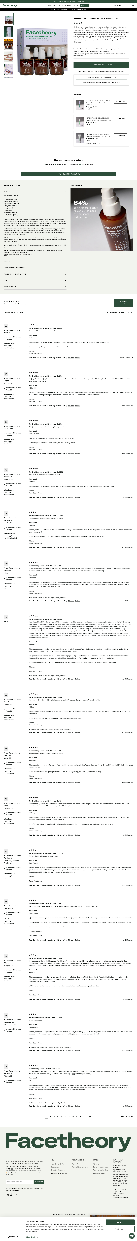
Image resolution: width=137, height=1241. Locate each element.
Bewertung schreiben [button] (123, 303)
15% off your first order (59, 9)
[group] (16, 301)
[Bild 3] (8, 44)
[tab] (114, 312)
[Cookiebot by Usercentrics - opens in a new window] (13, 1237)
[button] (46, 1116)
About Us (75, 1164)
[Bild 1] (8, 18)
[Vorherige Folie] (18, 45)
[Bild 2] (8, 31)
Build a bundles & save (101, 1167)
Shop (50, 5)
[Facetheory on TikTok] (11, 1194)
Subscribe (39, 1181)
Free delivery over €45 (78, 9)
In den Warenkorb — (101, 64)
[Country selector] (129, 6)
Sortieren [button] (8, 312)
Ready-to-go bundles (100, 1170)
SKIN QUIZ (84, 5)
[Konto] (125, 6)
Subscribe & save (99, 1173)
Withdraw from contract (59, 1173)
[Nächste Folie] (65, 45)
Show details (30, 1237)
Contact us (55, 1167)
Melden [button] (71, 358)
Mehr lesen (77, 42)
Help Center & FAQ (57, 1164)
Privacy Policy (14, 1190)
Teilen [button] (77, 358)
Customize (119, 1229)
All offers (96, 1164)
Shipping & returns (58, 1170)
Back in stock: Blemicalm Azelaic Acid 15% (68, 1)
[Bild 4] (8, 57)
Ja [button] (66, 358)
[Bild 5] (8, 69)
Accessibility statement (80, 1167)
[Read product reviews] (79, 23)
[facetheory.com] (10, 5)
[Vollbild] (41, 45)
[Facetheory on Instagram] (7, 1194)
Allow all (120, 1222)
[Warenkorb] (133, 6)
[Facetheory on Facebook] (16, 1194)
